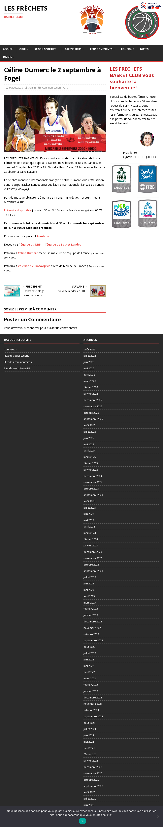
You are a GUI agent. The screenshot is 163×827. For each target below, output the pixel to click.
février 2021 (90, 754)
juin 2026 (88, 362)
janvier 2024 (90, 545)
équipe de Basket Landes (64, 244)
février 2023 (90, 608)
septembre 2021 (93, 716)
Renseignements (101, 49)
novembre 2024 (92, 482)
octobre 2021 (91, 710)
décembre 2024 (92, 476)
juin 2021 (88, 735)
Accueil (8, 49)
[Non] (158, 816)
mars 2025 (89, 457)
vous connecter (29, 328)
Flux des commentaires (18, 362)
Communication (51, 87)
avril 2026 (89, 374)
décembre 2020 (92, 767)
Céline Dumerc (28, 253)
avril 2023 (89, 596)
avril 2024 (89, 526)
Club (22, 49)
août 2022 (89, 647)
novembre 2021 (92, 703)
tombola (43, 236)
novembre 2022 (92, 628)
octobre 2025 (91, 412)
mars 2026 (89, 381)
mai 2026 (88, 368)
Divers (7, 57)
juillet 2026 (89, 355)
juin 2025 (88, 438)
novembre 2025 (92, 406)
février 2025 (90, 463)
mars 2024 (89, 533)
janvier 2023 (90, 615)
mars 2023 (89, 602)
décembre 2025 (92, 400)
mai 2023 (88, 590)
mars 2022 (89, 678)
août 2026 (89, 349)
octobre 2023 (91, 564)
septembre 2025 (93, 419)
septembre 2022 (93, 640)
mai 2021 (88, 741)
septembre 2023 (93, 571)
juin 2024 (88, 514)
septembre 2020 (93, 786)
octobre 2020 (91, 779)
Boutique (127, 49)
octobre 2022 (91, 634)
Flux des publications (16, 355)
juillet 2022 (89, 653)
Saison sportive (45, 49)
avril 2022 (89, 672)
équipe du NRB (30, 244)
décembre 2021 (92, 697)
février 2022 (90, 685)
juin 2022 (88, 659)
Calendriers (73, 49)
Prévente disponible (17, 210)
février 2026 (90, 387)
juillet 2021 (89, 729)
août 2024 (89, 501)
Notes (144, 49)
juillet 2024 (89, 507)
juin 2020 (88, 805)
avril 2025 (89, 450)
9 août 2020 (16, 87)
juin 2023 (88, 583)
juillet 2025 (89, 431)
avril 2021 (89, 748)
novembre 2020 (92, 773)
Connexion (10, 349)
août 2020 (89, 792)
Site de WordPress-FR (17, 368)
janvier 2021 (90, 760)
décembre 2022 (92, 621)
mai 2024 (88, 520)
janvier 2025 (90, 469)
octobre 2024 (91, 488)
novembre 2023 (92, 558)
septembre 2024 (93, 495)
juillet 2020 (89, 798)
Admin (32, 87)
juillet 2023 (89, 577)
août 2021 (89, 723)
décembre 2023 (92, 552)
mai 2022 (88, 666)
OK (82, 821)
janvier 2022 (90, 691)
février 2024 (90, 539)
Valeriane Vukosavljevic (34, 266)
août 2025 (89, 425)
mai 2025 (88, 444)
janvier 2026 (90, 393)
